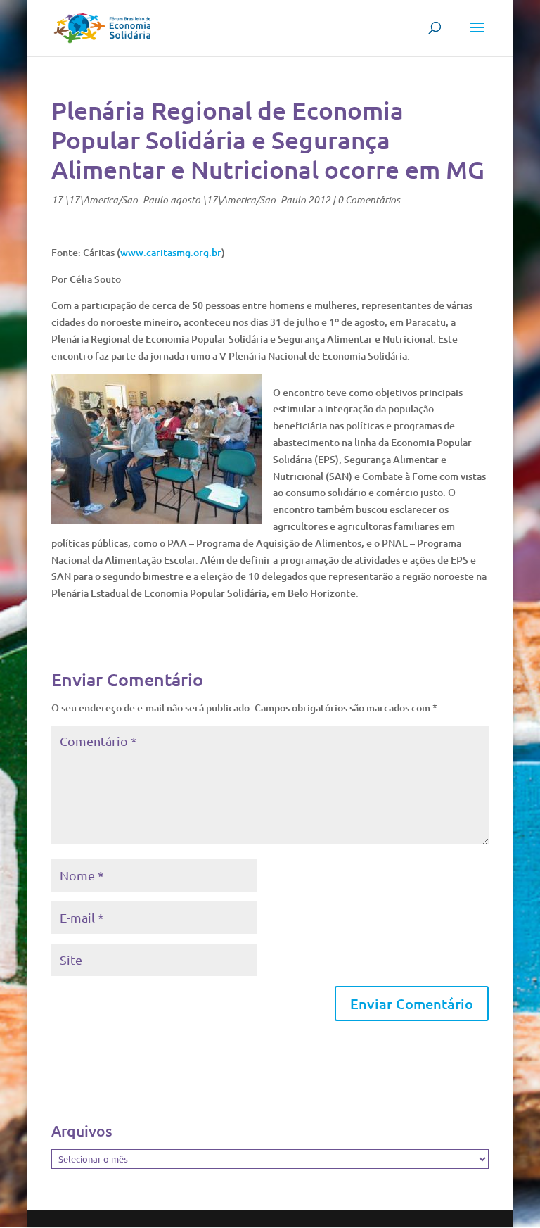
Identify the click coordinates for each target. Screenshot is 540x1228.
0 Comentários (369, 199)
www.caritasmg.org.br (170, 252)
